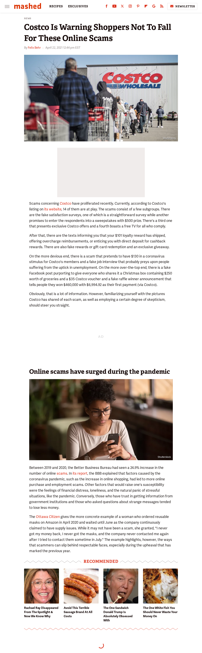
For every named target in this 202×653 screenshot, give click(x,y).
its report (79, 473)
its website (52, 209)
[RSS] (161, 7)
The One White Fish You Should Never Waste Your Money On (160, 612)
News (27, 18)
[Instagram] (130, 7)
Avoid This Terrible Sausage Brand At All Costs (78, 612)
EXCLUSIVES (78, 6)
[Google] (154, 7)
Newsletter (185, 6)
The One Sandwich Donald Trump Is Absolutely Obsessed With (118, 614)
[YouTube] (114, 7)
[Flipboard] (146, 7)
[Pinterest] (138, 7)
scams (62, 473)
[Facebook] (106, 7)
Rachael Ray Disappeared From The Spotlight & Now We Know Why (41, 612)
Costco (65, 203)
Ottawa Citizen (48, 516)
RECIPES (56, 6)
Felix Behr (34, 48)
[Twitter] (122, 7)
